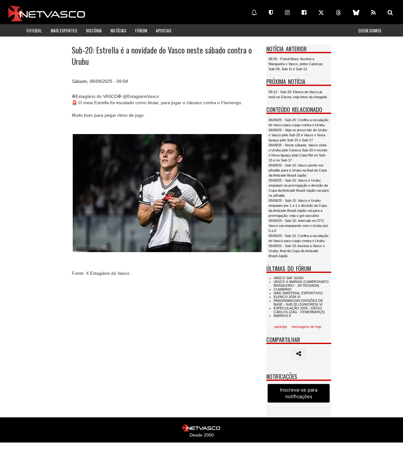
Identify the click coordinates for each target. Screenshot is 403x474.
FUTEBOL (34, 30)
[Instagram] (287, 12)
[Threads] (338, 12)
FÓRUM (141, 30)
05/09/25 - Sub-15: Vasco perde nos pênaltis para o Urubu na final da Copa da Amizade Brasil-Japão (298, 170)
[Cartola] (271, 12)
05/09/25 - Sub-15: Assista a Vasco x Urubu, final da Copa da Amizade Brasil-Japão (297, 251)
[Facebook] (304, 12)
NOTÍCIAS (118, 30)
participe (280, 327)
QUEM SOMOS (369, 30)
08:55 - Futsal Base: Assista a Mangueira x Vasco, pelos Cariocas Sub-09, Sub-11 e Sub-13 (296, 64)
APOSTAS (163, 30)
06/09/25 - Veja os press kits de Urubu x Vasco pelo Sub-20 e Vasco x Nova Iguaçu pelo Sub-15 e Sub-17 (298, 135)
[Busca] (390, 12)
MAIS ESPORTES (64, 30)
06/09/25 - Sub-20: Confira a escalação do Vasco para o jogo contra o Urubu (298, 122)
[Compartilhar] (298, 353)
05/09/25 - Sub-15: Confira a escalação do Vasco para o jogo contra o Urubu (298, 238)
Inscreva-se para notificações (298, 393)
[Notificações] (254, 12)
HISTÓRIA (94, 30)
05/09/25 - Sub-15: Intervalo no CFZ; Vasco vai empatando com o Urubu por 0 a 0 (298, 226)
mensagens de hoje (306, 327)
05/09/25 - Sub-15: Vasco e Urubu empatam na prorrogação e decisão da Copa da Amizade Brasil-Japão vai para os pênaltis (299, 187)
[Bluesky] (356, 12)
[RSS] (373, 12)
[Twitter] (321, 12)
